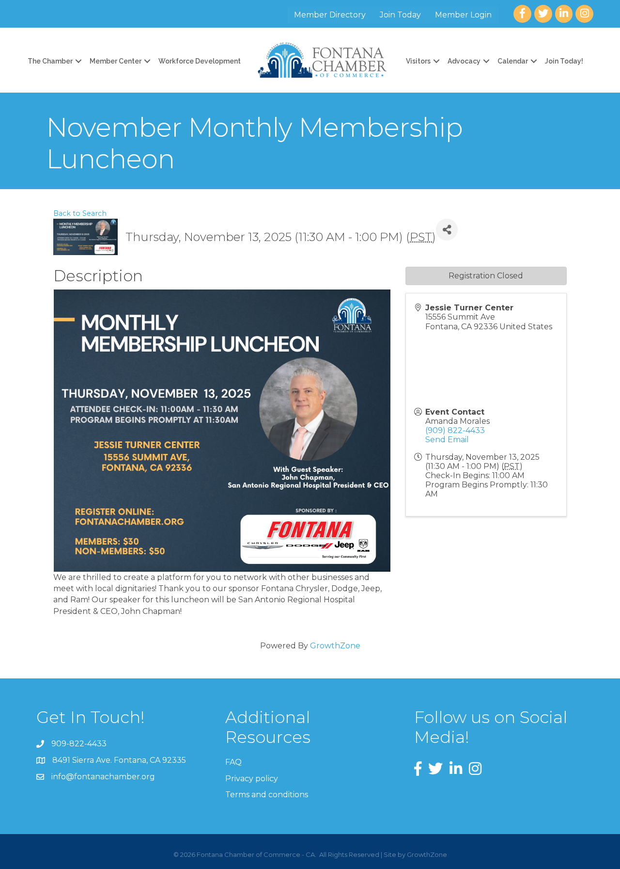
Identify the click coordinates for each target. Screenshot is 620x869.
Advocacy (464, 61)
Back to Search (80, 213)
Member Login (463, 14)
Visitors (418, 61)
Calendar (512, 61)
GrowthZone (335, 645)
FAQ (233, 762)
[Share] (447, 230)
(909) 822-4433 (455, 430)
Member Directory (330, 14)
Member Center (115, 61)
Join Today (400, 14)
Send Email (447, 439)
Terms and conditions (266, 794)
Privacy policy (251, 778)
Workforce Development (199, 61)
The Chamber (50, 61)
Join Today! (564, 61)
